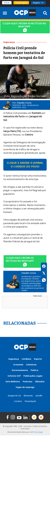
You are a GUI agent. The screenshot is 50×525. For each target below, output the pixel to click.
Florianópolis (30, 401)
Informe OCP (14, 376)
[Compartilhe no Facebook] (44, 266)
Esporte (38, 359)
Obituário (39, 381)
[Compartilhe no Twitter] (44, 273)
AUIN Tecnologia (36, 432)
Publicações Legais (32, 376)
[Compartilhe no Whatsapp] (44, 280)
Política (34, 370)
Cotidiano (26, 359)
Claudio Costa (24, 102)
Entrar (7, 2)
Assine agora (21, 2)
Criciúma (18, 401)
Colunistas (31, 364)
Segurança (13, 359)
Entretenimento (20, 370)
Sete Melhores (13, 381)
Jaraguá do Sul (14, 395)
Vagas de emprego (25, 387)
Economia (18, 364)
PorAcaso (27, 381)
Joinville (39, 395)
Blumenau (28, 395)
